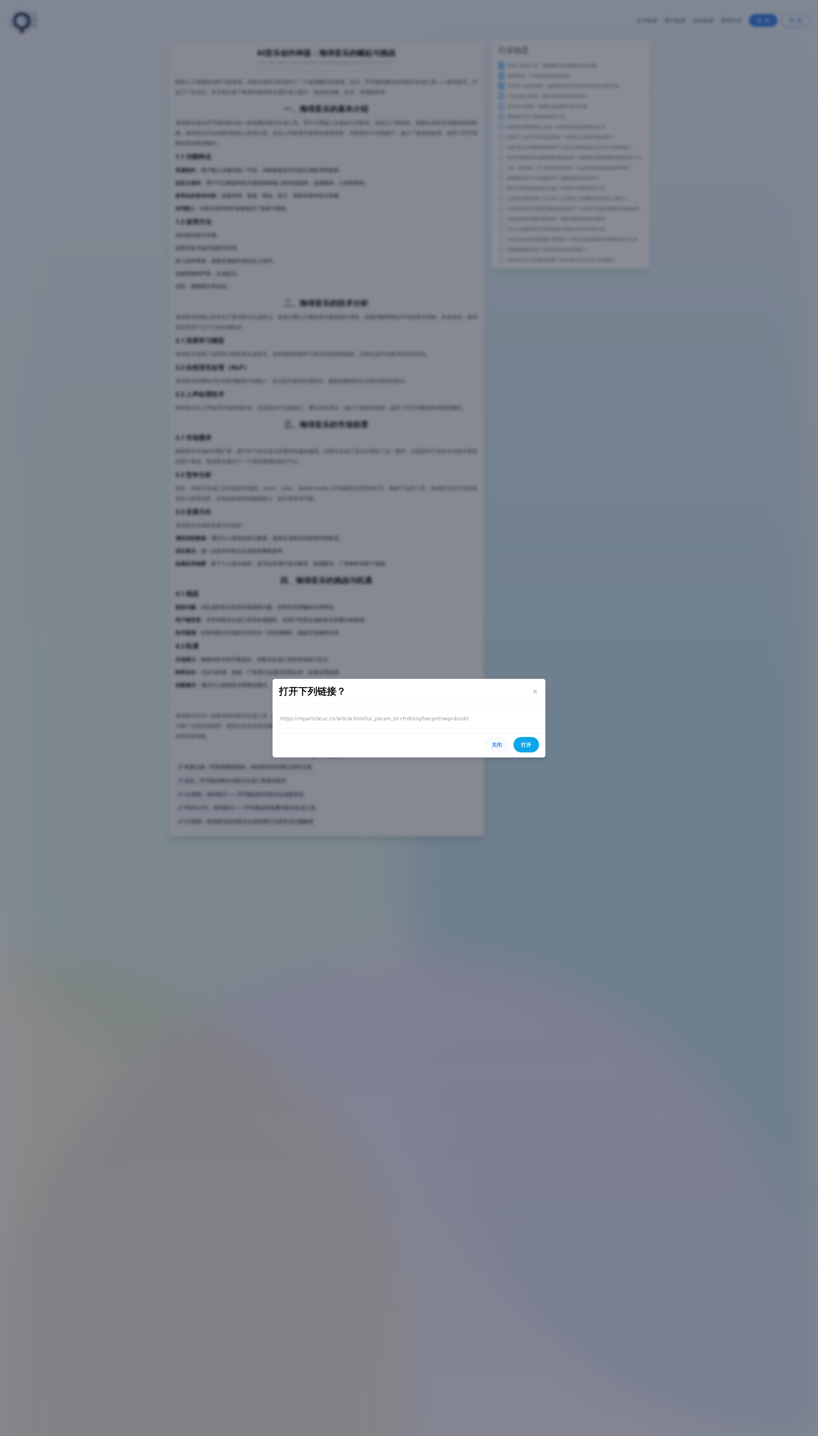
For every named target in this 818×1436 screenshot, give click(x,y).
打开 (526, 744)
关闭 (497, 744)
